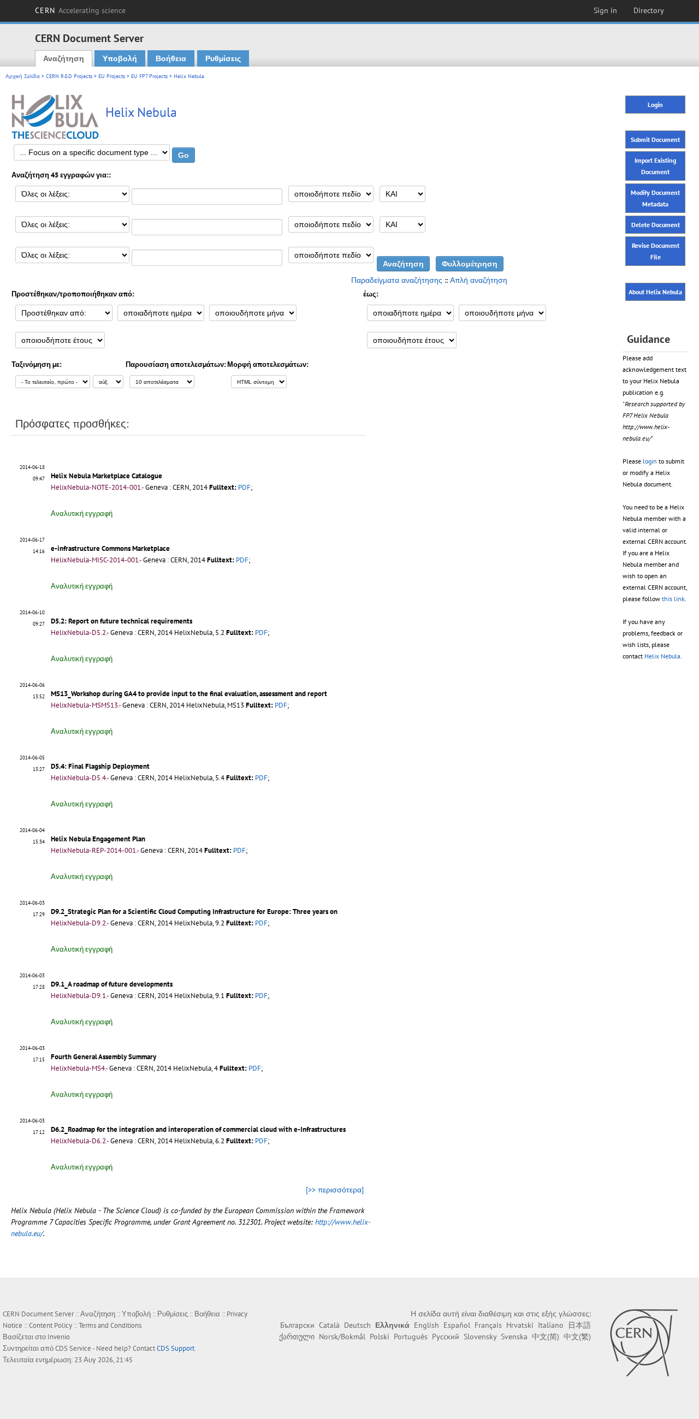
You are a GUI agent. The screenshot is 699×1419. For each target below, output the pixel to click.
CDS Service (73, 1348)
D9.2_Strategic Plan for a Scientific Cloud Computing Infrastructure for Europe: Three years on (194, 911)
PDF (244, 487)
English (426, 1325)
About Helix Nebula (655, 292)
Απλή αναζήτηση (478, 280)
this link (673, 599)
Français (488, 1325)
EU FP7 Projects (149, 76)
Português (411, 1336)
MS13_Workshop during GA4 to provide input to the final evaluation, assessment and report (189, 693)
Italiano (551, 1325)
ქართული (297, 1336)
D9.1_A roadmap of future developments (112, 984)
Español (456, 1325)
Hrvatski (520, 1325)
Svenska (514, 1336)
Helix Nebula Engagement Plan (98, 839)
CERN (80, 10)
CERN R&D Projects (69, 76)
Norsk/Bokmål (342, 1336)
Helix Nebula (662, 656)
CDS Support (175, 1348)
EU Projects (111, 76)
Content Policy (50, 1325)
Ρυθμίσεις (223, 58)
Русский (445, 1336)
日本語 (579, 1325)
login (650, 461)
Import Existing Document (655, 166)
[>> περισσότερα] (335, 1190)
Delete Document (655, 225)
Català (329, 1325)
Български (297, 1325)
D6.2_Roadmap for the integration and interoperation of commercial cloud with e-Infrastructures (198, 1129)
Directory (648, 10)
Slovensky (480, 1336)
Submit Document (655, 139)
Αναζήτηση (63, 58)
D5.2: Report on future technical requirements (121, 621)
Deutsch (357, 1325)
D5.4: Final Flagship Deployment (100, 766)
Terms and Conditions (110, 1325)
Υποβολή (120, 58)
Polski (379, 1336)
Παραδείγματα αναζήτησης (396, 280)
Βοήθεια (171, 58)
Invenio (59, 1336)
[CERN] (643, 1342)
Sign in (605, 10)
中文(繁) (577, 1336)
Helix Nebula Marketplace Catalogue (106, 475)
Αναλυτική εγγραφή (81, 513)
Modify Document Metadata (655, 198)
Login (655, 104)
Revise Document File (655, 251)
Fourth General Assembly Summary (103, 1056)
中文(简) (545, 1336)
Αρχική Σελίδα (22, 76)
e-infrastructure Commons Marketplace (110, 548)
